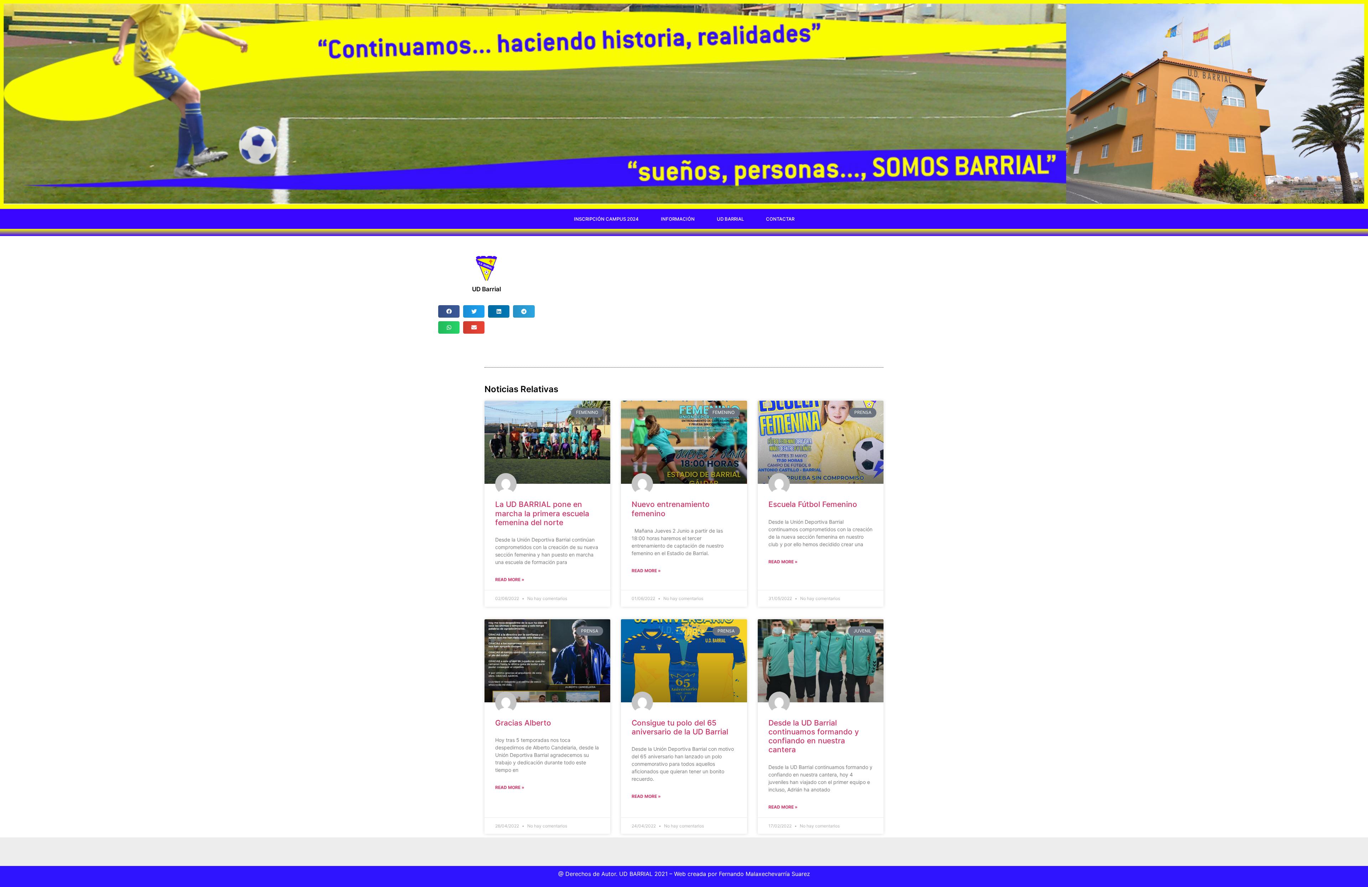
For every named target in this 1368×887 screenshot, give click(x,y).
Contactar (780, 219)
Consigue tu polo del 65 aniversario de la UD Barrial (680, 727)
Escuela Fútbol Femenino (812, 504)
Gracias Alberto (523, 722)
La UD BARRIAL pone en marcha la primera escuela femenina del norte (542, 513)
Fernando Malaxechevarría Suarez (764, 873)
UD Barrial (730, 219)
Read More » (509, 579)
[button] (449, 311)
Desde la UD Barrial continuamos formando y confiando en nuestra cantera (813, 736)
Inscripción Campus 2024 (606, 219)
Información (678, 219)
